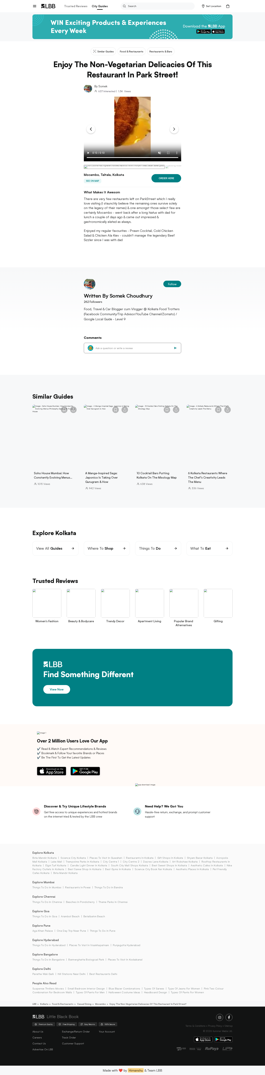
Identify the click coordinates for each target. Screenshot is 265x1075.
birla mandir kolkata (44, 857)
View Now (57, 689)
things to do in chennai (47, 901)
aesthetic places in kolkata (192, 869)
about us (37, 1031)
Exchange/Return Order (76, 1031)
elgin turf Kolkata (55, 865)
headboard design (155, 992)
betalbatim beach (94, 916)
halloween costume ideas (124, 992)
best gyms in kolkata (118, 869)
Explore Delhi (41, 969)
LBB (34, 1004)
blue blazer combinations (124, 988)
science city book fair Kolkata (153, 869)
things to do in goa (44, 916)
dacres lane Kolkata (155, 861)
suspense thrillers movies (48, 988)
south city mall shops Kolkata (129, 865)
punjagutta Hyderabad (126, 945)
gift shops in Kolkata (170, 857)
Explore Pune (41, 925)
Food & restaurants (62, 1004)
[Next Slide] (174, 129)
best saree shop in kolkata (84, 869)
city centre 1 (111, 861)
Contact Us (39, 1043)
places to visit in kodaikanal (125, 959)
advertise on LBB (42, 1049)
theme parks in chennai (113, 901)
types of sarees (154, 988)
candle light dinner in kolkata (88, 865)
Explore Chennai (43, 896)
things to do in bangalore (48, 959)
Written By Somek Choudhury (118, 296)
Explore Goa (40, 911)
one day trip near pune (71, 930)
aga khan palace (42, 930)
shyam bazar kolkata (200, 857)
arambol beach (70, 916)
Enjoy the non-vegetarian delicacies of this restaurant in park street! (148, 1004)
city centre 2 (131, 861)
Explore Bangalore (45, 954)
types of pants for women (187, 992)
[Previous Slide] (91, 129)
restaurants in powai (77, 887)
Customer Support (73, 1043)
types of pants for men (90, 992)
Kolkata (44, 1004)
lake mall (56, 861)
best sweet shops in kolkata (169, 865)
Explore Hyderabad (45, 940)
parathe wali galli (43, 973)
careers (37, 1037)
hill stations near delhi (72, 973)
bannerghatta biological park (86, 959)
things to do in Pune (102, 930)
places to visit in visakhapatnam (89, 945)
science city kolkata (73, 857)
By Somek (100, 86)
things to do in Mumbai (46, 887)
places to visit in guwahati (106, 857)
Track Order (69, 1037)
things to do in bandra (108, 887)
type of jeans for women (184, 988)
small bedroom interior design (86, 988)
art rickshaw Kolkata (185, 861)
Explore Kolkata (43, 852)
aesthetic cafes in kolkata (207, 865)
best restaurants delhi (103, 973)
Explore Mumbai (43, 882)
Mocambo (100, 1004)
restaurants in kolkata (139, 857)
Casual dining (84, 1004)
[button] (211, 6)
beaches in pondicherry (80, 901)
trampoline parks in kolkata (82, 861)
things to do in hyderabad (48, 945)
